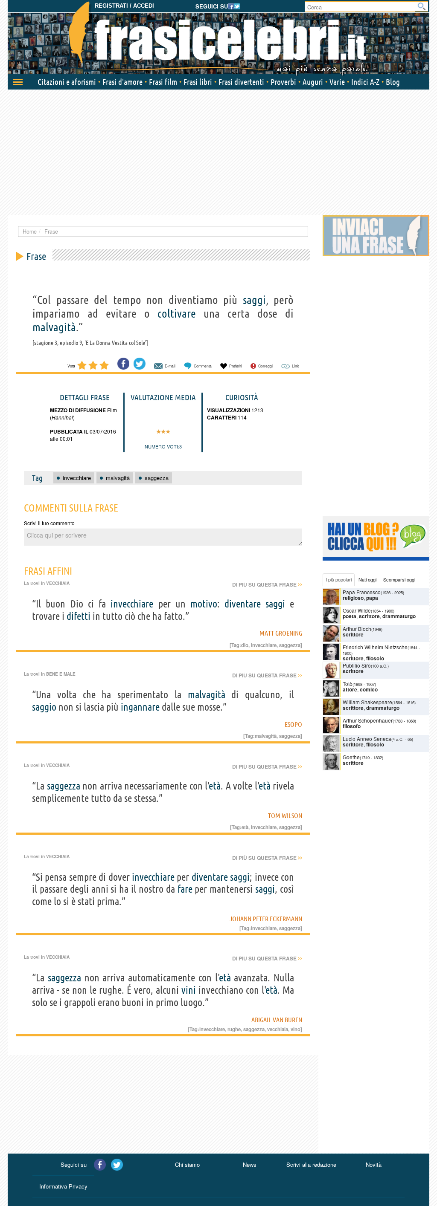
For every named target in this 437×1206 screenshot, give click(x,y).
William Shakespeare (367, 702)
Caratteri (221, 417)
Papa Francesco (362, 592)
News (249, 1164)
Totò (348, 683)
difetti (78, 616)
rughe (234, 1029)
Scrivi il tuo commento (49, 522)
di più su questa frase (267, 584)
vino (295, 1029)
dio (244, 645)
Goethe (351, 757)
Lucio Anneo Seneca (367, 738)
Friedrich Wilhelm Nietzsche (375, 647)
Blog (393, 82)
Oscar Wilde (357, 610)
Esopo (293, 724)
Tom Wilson (285, 815)
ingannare (140, 707)
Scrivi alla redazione (311, 1164)
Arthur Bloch (357, 628)
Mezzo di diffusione (78, 410)
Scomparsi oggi (399, 579)
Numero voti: (162, 446)
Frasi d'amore (122, 82)
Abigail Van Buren (276, 1020)
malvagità (54, 327)
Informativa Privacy (63, 1186)
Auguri (313, 82)
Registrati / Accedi (124, 6)
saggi (254, 299)
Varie (337, 82)
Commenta (203, 366)
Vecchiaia (58, 583)
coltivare (176, 313)
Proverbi (283, 82)
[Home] (218, 38)
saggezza (289, 645)
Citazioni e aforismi (67, 82)
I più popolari (339, 579)
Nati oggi (367, 579)
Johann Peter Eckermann (266, 919)
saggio (44, 707)
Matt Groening (280, 633)
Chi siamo (187, 1164)
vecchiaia (277, 1029)
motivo (203, 604)
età (215, 786)
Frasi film (163, 82)
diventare (242, 604)
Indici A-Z (365, 82)
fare (185, 889)
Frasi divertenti (241, 82)
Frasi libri (198, 82)
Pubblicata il (69, 431)
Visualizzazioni (228, 410)
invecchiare (132, 604)
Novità (374, 1164)
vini (188, 990)
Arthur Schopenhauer (368, 720)
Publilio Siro (357, 665)
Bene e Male (61, 674)
